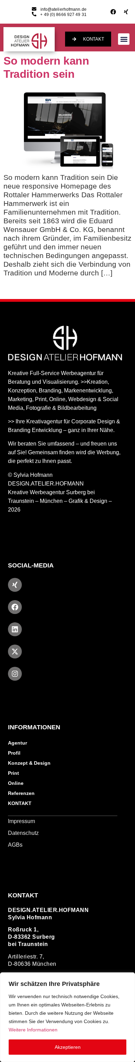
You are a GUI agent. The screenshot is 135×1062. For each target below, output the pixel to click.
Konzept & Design (29, 763)
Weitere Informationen (33, 1029)
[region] (67, 1017)
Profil (14, 753)
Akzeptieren (68, 1047)
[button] (123, 39)
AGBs (15, 845)
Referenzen (21, 793)
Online (16, 783)
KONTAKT (20, 803)
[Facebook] (113, 11)
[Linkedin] (15, 629)
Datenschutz (23, 833)
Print (13, 773)
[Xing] (126, 11)
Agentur (17, 743)
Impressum (21, 821)
